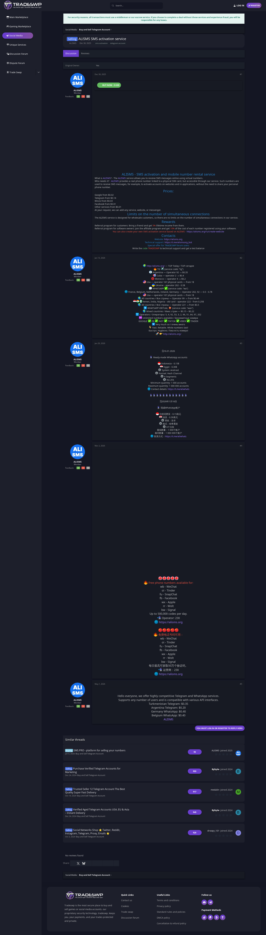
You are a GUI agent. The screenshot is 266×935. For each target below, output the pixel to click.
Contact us (126, 900)
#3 (241, 343)
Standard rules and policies (171, 911)
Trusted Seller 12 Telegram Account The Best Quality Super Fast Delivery (95, 790)
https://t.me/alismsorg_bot (178, 242)
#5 (241, 684)
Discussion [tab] (71, 53)
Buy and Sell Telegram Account (90, 753)
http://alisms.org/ (156, 265)
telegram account (117, 43)
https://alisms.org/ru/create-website (205, 231)
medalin (215, 789)
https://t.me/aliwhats (178, 389)
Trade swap (127, 911)
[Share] (237, 74)
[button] (39, 72)
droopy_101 (213, 830)
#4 (241, 445)
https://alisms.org (173, 239)
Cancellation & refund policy (171, 923)
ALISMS (72, 43)
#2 (241, 258)
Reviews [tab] (85, 53)
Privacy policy (164, 906)
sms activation (101, 43)
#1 (241, 74)
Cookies (125, 906)
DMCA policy (163, 917)
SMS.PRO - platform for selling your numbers (99, 750)
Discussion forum (130, 917)
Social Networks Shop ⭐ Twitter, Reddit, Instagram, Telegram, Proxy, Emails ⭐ (92, 831)
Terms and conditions (168, 900)
